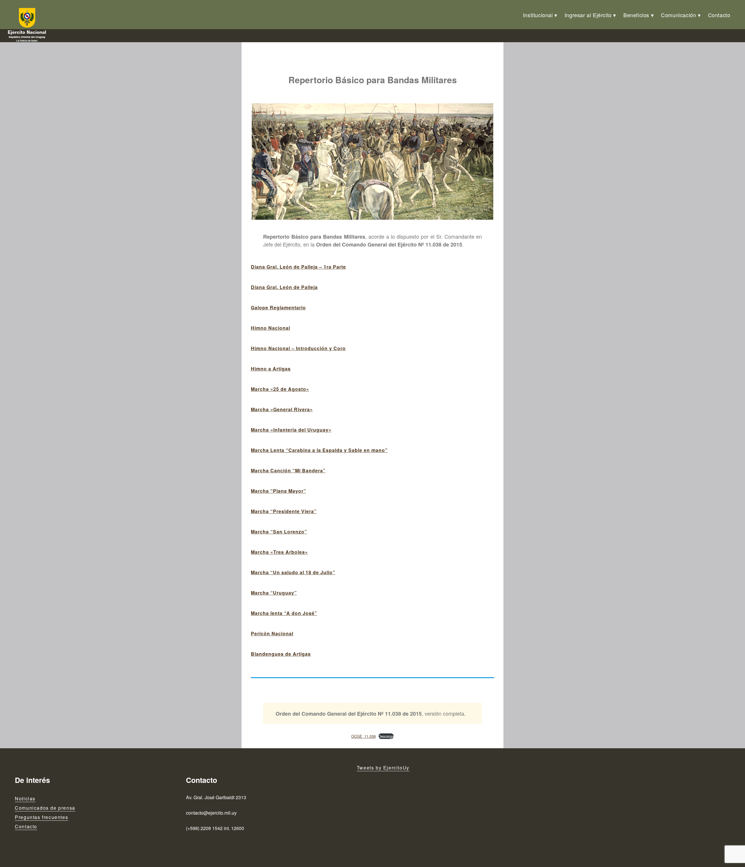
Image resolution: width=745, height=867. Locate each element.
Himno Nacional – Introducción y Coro (298, 348)
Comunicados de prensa (45, 807)
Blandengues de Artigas (281, 653)
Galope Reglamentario (278, 307)
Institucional (538, 15)
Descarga (386, 736)
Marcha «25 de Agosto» (280, 389)
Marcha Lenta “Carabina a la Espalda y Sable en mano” (319, 450)
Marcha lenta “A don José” (284, 613)
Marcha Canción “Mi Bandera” (288, 470)
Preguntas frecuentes (41, 817)
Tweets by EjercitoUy (383, 767)
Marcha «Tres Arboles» (279, 552)
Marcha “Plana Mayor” (278, 490)
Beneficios (636, 15)
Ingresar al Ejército (588, 15)
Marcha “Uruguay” (274, 592)
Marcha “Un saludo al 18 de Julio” (293, 572)
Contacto (719, 15)
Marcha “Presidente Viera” (284, 511)
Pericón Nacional (272, 633)
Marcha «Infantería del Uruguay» (291, 429)
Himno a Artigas (271, 368)
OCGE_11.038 (363, 736)
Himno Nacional (270, 328)
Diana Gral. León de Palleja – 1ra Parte (298, 266)
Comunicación (678, 15)
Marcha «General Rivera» (282, 409)
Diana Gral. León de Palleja (284, 287)
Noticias (25, 798)
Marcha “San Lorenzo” (279, 531)
